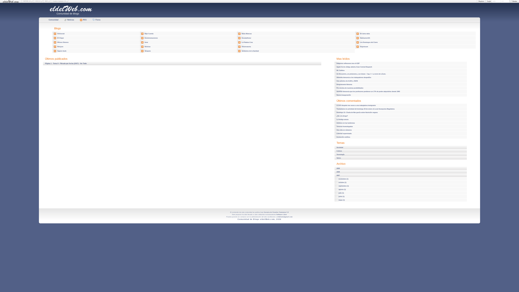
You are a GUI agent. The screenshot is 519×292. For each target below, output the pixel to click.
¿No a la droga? (342, 116)
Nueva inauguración (344, 95)
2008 (338, 172)
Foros (98, 20)
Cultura (339, 151)
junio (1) (342, 196)
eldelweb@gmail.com (285, 217)
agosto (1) (342, 189)
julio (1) (341, 193)
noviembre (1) (343, 179)
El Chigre (60, 38)
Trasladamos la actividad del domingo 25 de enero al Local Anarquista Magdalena (366, 109)
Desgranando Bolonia (344, 84)
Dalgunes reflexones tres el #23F (348, 63)
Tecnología (340, 154)
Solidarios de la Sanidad (250, 51)
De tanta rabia (365, 33)
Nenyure (60, 46)
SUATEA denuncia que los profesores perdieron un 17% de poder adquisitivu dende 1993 (368, 91)
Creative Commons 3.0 (59, 1)
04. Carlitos (341, 70)
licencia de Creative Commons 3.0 (276, 212)
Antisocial (60, 33)
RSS (46, 1)
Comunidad (53, 20)
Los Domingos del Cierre (369, 42)
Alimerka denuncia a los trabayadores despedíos (354, 77)
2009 (338, 168)
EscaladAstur (246, 38)
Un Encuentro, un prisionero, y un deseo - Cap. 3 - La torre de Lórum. (361, 74)
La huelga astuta (342, 119)
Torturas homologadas (345, 126)
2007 (338, 175)
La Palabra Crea (247, 42)
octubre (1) (342, 182)
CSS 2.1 (37, 1)
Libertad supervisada (344, 133)
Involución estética (343, 137)
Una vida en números (344, 130)
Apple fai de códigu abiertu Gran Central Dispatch (354, 67)
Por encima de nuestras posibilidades (350, 88)
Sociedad (340, 147)
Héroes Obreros (63, 42)
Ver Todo (83, 63)
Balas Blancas (247, 33)
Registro (481, 1)
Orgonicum (364, 46)
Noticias (70, 20)
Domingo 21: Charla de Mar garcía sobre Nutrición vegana (357, 112)
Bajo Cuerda (149, 33)
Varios (339, 158)
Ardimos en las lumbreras (346, 123)
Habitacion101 (365, 38)
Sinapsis (148, 51)
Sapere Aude (61, 51)
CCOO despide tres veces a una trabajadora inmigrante (356, 105)
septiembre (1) (344, 186)
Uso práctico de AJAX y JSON (347, 81)
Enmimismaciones (151, 38)
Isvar (146, 42)
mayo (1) (342, 200)
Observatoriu (246, 46)
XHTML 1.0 (26, 1)
